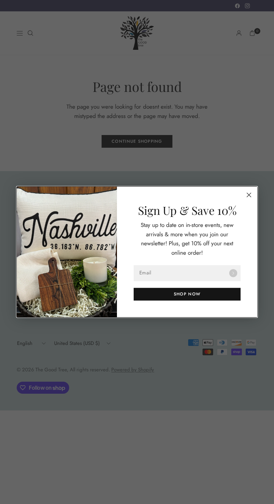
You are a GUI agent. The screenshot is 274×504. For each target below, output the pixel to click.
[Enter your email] (233, 273)
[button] (187, 294)
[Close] (249, 195)
